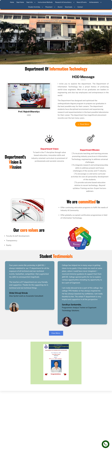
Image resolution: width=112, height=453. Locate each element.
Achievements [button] (94, 2)
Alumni (60, 7)
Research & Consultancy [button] (63, 2)
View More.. (56, 333)
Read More (84, 124)
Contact (80, 7)
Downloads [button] (68, 7)
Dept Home (20, 2)
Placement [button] (48, 7)
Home (12, 2)
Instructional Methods (45, 2)
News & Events (82, 2)
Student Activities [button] (34, 7)
